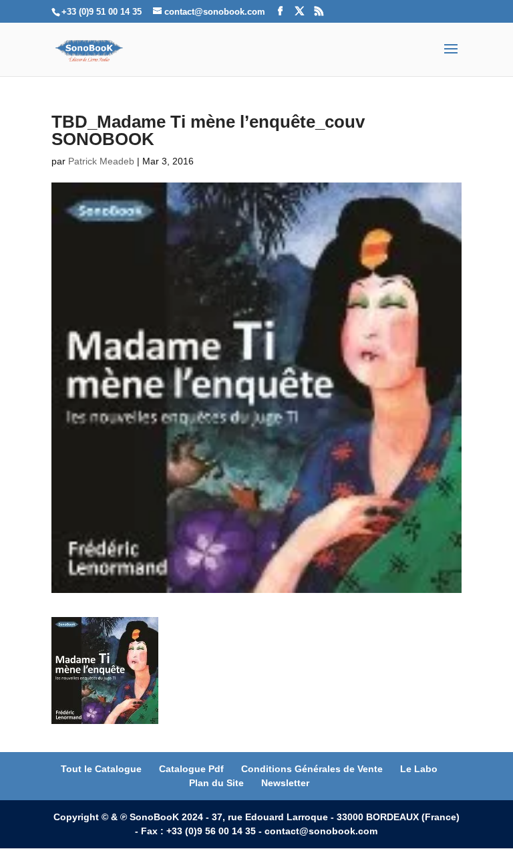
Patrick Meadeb (101, 161)
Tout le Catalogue (101, 768)
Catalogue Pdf (191, 768)
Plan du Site (216, 782)
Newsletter (285, 782)
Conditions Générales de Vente (312, 768)
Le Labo (419, 768)
